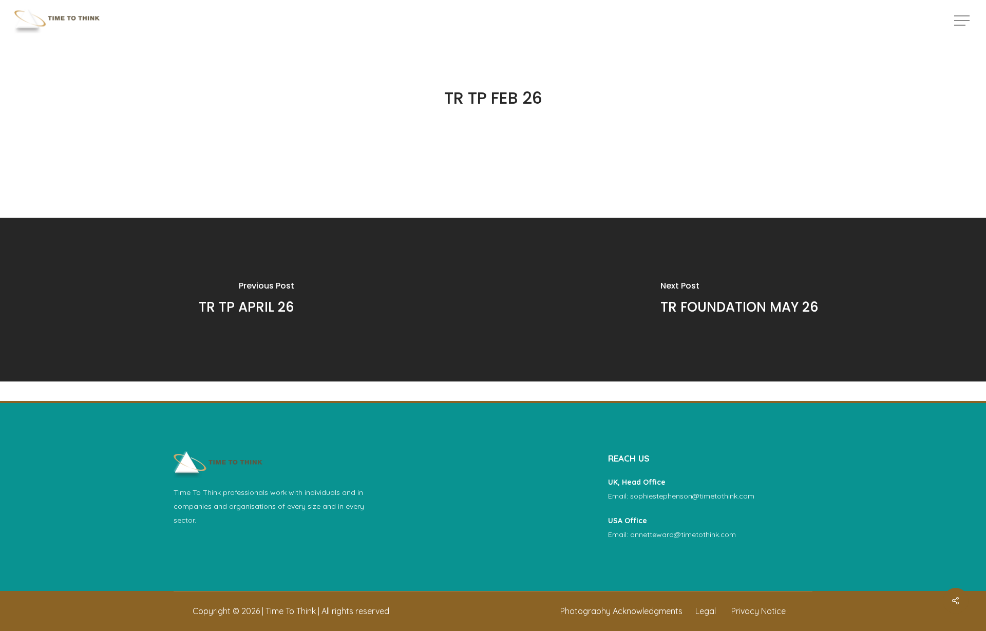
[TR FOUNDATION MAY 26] (739, 299)
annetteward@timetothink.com (683, 534)
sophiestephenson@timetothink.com (692, 496)
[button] (963, 20)
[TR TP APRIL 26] (246, 299)
